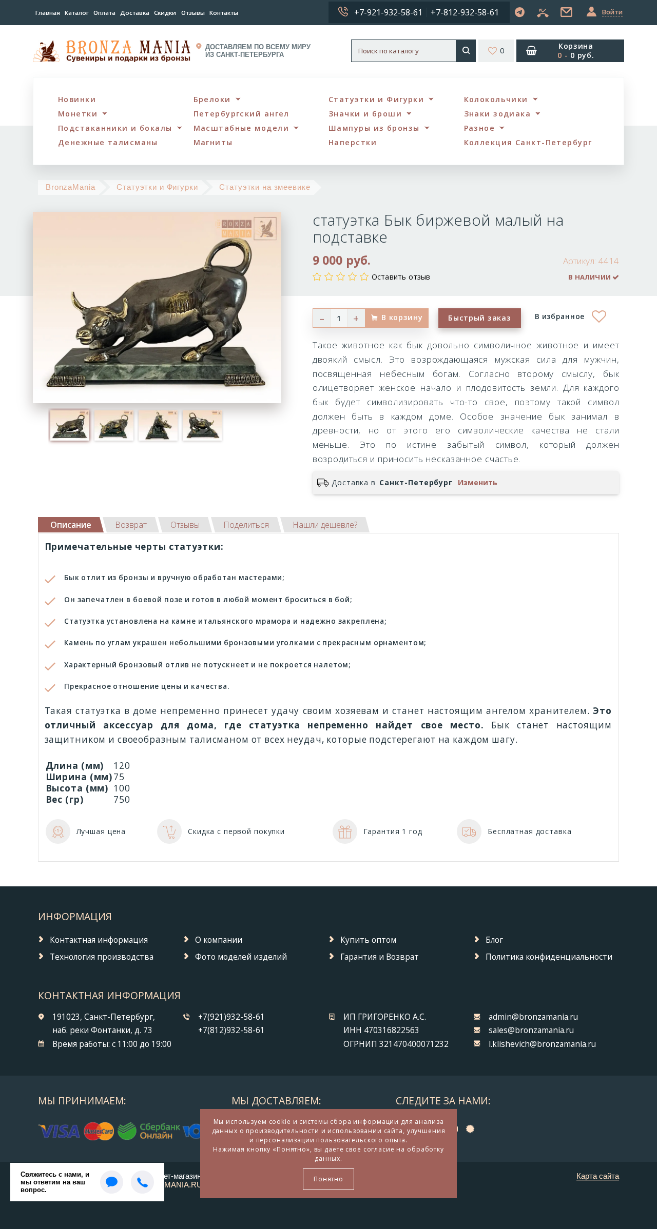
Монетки (78, 113)
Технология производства (101, 957)
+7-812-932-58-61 (465, 12)
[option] (70, 425)
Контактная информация (99, 940)
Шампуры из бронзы (373, 128)
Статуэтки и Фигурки (376, 99)
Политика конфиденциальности (549, 957)
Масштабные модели (241, 128)
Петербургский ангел (241, 113)
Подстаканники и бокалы (115, 128)
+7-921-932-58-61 (388, 12)
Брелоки (212, 99)
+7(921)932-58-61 (231, 1017)
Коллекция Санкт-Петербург (528, 142)
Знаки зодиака (497, 113)
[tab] (131, 524)
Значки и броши (365, 113)
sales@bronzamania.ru (531, 1030)
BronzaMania (70, 187)
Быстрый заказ (479, 318)
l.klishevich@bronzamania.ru (542, 1044)
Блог (494, 940)
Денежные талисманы (108, 142)
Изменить (477, 483)
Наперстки (352, 142)
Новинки (77, 99)
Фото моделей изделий (241, 957)
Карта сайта (597, 1176)
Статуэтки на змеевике (264, 187)
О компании (218, 940)
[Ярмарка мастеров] (472, 1128)
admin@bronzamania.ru (533, 1017)
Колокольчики (496, 99)
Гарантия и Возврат (379, 957)
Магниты (213, 142)
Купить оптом (368, 940)
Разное (479, 128)
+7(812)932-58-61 (231, 1030)
